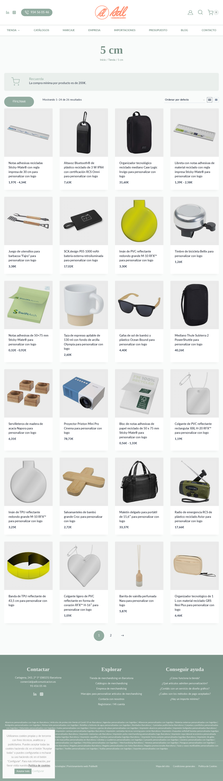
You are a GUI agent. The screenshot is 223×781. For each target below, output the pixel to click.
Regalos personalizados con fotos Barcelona (122, 746)
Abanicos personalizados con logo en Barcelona (27, 722)
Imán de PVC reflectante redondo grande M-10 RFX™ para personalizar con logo (138, 256)
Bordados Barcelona (141, 725)
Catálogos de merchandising (111, 683)
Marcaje (69, 30)
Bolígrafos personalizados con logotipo (23, 725)
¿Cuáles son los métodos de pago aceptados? (185, 694)
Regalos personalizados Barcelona (85, 746)
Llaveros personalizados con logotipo (197, 740)
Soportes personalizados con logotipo (150, 749)
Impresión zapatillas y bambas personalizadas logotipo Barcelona (110, 737)
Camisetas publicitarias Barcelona (168, 725)
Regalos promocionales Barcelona (159, 746)
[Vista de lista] (216, 99)
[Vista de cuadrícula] (209, 99)
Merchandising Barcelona (131, 743)
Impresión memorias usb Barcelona (95, 734)
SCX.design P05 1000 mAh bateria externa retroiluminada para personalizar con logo (83, 256)
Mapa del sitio (163, 766)
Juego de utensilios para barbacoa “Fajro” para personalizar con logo (24, 256)
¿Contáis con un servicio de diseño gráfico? (185, 688)
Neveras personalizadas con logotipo (161, 743)
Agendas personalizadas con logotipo (120, 722)
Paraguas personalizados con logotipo (197, 743)
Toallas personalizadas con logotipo (115, 749)
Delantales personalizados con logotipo (37, 728)
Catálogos (41, 30)
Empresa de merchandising (111, 688)
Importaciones (124, 30)
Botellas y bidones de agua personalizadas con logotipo (105, 725)
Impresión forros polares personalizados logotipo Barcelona (169, 737)
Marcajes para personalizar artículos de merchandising (111, 694)
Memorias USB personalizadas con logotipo (61, 743)
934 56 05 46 (40, 12)
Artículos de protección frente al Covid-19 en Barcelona (75, 722)
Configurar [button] (38, 771)
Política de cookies (39, 765)
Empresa (94, 30)
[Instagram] (14, 12)
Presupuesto (158, 30)
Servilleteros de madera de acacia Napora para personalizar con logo (26, 428)
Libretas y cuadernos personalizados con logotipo (120, 740)
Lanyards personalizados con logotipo (161, 740)
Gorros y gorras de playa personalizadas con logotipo (114, 728)
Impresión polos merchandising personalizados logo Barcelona (141, 734)
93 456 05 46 (38, 686)
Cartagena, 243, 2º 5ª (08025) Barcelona (38, 677)
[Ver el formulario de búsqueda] (200, 12)
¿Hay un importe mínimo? (184, 699)
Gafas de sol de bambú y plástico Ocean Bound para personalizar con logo (137, 340)
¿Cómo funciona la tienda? (185, 678)
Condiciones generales (184, 766)
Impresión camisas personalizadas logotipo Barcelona (80, 731)
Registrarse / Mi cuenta (111, 704)
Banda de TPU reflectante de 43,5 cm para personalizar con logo (28, 601)
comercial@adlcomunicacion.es (38, 682)
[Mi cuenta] (190, 12)
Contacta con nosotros (111, 699)
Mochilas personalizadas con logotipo (100, 743)
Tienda (11, 30)
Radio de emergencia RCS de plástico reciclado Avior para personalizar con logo (193, 517)
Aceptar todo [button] (23, 771)
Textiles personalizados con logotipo (81, 749)
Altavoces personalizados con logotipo (156, 722)
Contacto (209, 30)
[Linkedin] (7, 12)
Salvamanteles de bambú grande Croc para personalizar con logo (83, 517)
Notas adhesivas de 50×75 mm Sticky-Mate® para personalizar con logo (28, 340)
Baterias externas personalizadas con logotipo (196, 722)
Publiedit (93, 766)
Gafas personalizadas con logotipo (72, 728)
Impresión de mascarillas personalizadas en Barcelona (71, 740)
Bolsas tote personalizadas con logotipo (60, 725)
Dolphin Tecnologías (55, 766)
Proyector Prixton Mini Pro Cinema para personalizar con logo (83, 428)
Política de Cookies (207, 766)
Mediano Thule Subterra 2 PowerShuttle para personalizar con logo (192, 340)
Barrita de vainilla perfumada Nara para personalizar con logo (137, 601)
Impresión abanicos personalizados (156, 728)
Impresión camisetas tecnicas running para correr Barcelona (133, 731)
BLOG (184, 30)
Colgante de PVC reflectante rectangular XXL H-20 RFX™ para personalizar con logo (193, 428)
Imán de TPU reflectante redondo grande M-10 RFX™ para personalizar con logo (27, 517)
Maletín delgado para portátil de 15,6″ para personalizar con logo (139, 517)
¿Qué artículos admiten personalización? (185, 683)
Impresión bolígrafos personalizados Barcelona (194, 728)
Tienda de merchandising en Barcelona (111, 678)
